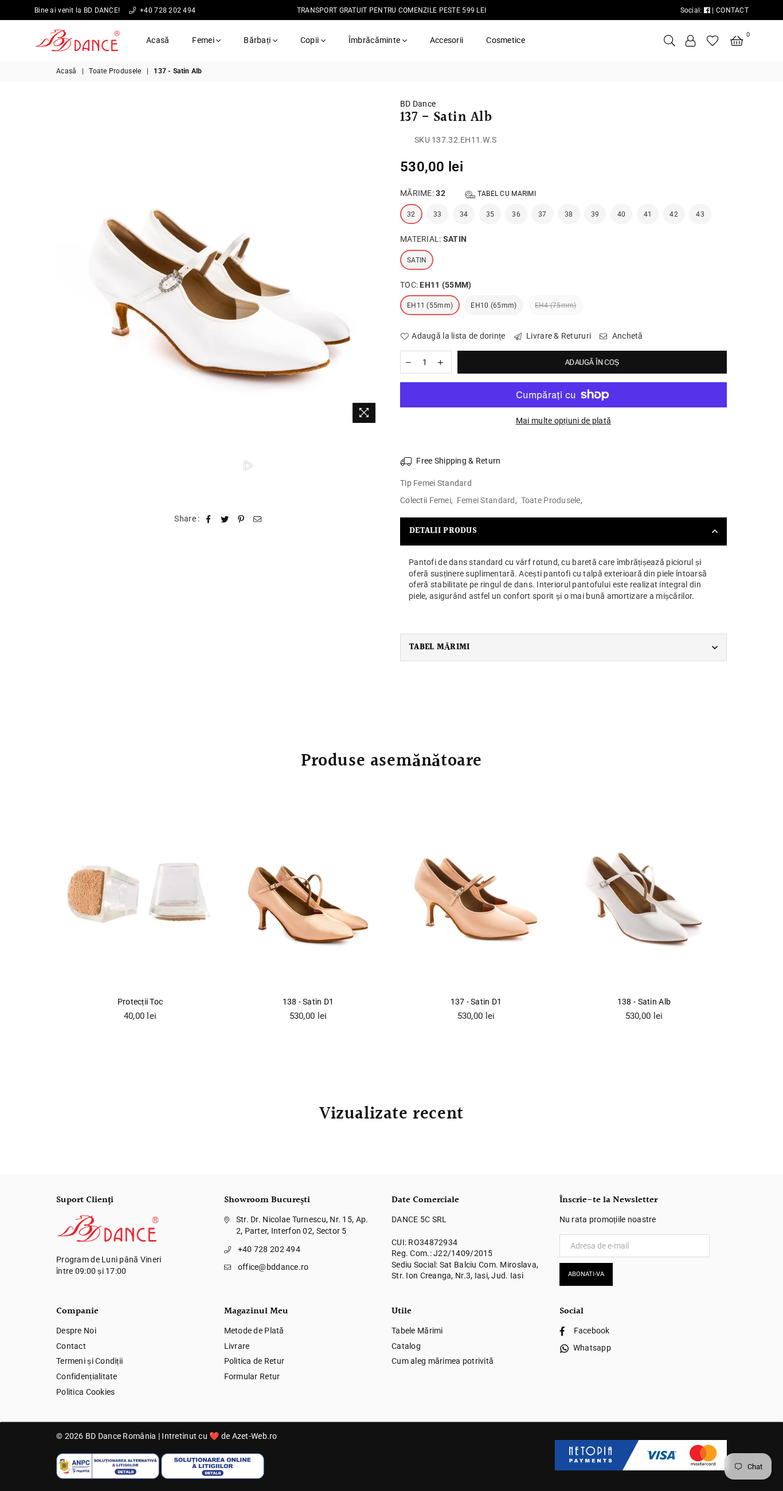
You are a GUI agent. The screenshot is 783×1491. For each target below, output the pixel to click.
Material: (433, 239)
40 (621, 214)
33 (437, 214)
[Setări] (690, 40)
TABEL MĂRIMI (439, 647)
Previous (66, 263)
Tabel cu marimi (506, 194)
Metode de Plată (254, 1330)
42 (674, 214)
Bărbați (258, 40)
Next (373, 263)
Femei (204, 40)
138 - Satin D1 (308, 1001)
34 (464, 214)
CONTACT (732, 10)
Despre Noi (76, 1330)
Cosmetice (505, 40)
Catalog (406, 1346)
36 (516, 214)
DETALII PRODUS (443, 531)
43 (700, 214)
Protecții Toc (140, 1001)
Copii (310, 40)
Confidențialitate (87, 1376)
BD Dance (418, 103)
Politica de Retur (254, 1361)
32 (411, 214)
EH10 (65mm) (493, 305)
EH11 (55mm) (430, 305)
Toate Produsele (115, 71)
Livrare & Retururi (557, 335)
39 (595, 214)
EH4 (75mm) (556, 305)
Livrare (237, 1346)
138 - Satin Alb (644, 1001)
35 (490, 214)
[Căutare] (669, 40)
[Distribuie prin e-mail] (257, 518)
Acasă (157, 40)
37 (542, 214)
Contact (71, 1346)
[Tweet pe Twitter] (225, 518)
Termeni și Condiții (89, 1361)
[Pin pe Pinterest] (241, 518)
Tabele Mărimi (417, 1330)
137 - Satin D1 (476, 1001)
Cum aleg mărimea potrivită (442, 1361)
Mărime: (468, 193)
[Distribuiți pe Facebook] (209, 518)
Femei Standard (486, 500)
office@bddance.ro (273, 1267)
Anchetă (626, 335)
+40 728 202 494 (166, 10)
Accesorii (447, 40)
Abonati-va (586, 1274)
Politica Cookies (85, 1391)
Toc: (436, 284)
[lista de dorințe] (713, 40)
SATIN (416, 260)
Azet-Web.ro (254, 1436)
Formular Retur (252, 1376)
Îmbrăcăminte (375, 40)
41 (648, 214)
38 (569, 214)
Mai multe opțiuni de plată (563, 420)
